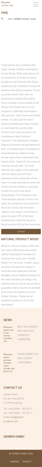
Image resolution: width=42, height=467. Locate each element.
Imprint (15, 461)
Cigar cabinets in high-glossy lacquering (28, 358)
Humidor (5, 275)
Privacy (27, 461)
